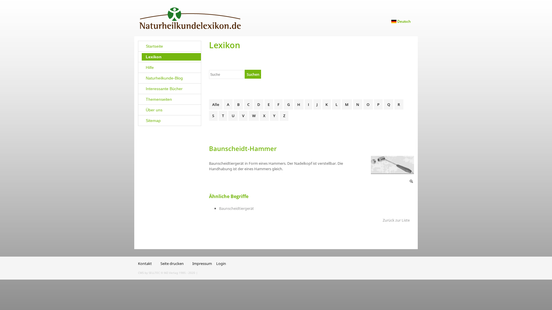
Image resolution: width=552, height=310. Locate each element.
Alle (215, 104)
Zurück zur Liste (396, 220)
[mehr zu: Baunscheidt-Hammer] (392, 164)
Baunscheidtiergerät (236, 208)
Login (221, 263)
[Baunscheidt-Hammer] (411, 181)
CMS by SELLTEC (149, 273)
